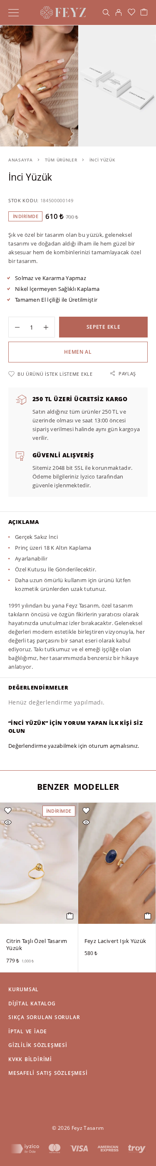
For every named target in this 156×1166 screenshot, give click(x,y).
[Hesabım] (118, 12)
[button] (70, 916)
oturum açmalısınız (113, 745)
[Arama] (106, 12)
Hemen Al (78, 351)
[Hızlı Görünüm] (8, 822)
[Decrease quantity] (14, 327)
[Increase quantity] (49, 327)
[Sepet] (144, 12)
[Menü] (13, 12)
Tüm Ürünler (61, 160)
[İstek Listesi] (131, 12)
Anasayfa (20, 160)
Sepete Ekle (104, 326)
